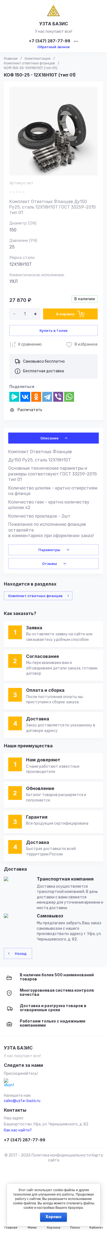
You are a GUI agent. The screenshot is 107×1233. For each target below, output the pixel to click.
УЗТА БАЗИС (53, 23)
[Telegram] (47, 397)
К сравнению (30, 344)
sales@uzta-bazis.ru (22, 1100)
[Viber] (58, 397)
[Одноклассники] (36, 397)
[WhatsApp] (69, 397)
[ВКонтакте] (25, 397)
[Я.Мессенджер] (14, 397)
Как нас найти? (18, 1130)
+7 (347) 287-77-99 (49, 41)
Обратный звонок (53, 47)
